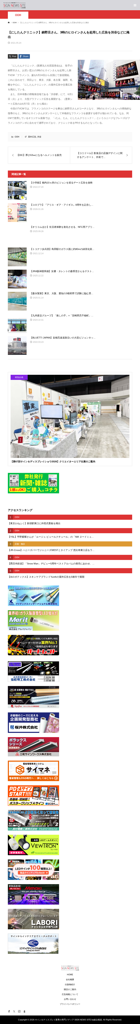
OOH (18, 15)
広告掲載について (70, 994)
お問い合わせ (70, 999)
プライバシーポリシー (70, 1004)
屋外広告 (32, 137)
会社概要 (70, 979)
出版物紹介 (70, 984)
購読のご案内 (70, 989)
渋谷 (39, 137)
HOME (70, 974)
